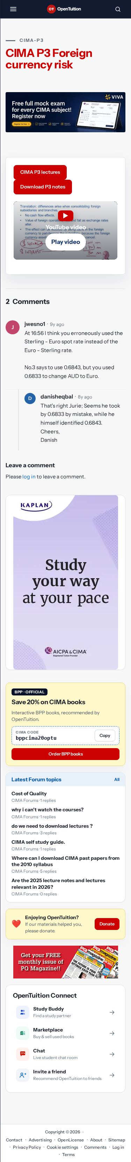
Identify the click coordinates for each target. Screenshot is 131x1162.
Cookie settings (62, 1147)
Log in (118, 1147)
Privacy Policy (27, 1147)
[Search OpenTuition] (117, 9)
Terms (68, 1154)
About (96, 1139)
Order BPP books (66, 754)
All (116, 779)
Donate (107, 923)
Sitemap (116, 1139)
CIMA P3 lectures (40, 172)
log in (29, 477)
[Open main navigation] (13, 9)
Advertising (40, 1139)
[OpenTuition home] (65, 9)
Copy (105, 735)
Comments (95, 1147)
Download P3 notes (42, 187)
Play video (65, 241)
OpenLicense (71, 1139)
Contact (14, 1139)
